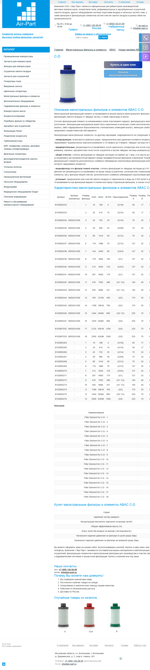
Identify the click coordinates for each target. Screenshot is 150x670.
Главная (62, 2)
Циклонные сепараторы (15, 91)
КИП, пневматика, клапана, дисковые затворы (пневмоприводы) (22, 147)
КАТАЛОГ (9, 49)
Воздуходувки (10, 187)
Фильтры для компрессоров (17, 66)
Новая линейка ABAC (130, 50)
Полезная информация (15, 197)
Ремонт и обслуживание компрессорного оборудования (19, 203)
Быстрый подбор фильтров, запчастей (22, 37)
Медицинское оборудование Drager (21, 192)
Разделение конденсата (15, 136)
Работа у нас (140, 645)
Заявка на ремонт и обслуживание (93, 34)
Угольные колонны (13, 167)
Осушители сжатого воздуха (17, 71)
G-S (91, 631)
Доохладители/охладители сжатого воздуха (21, 160)
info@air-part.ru (69, 572)
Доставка (93, 2)
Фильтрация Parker (13, 131)
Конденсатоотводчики (14, 116)
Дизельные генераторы (15, 154)
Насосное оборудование (16, 182)
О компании (124, 2)
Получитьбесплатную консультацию (123, 73)
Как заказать (77, 2)
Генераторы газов (12, 81)
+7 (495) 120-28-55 (68, 570)
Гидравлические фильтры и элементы (22, 106)
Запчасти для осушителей (16, 76)
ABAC (112, 50)
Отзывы (140, 2)
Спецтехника (10, 172)
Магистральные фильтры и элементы (22, 96)
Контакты (108, 2)
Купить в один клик (123, 64)
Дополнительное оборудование (19, 101)
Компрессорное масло (15, 111)
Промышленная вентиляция (17, 177)
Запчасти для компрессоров (17, 61)
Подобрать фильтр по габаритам (19, 121)
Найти (104, 37)
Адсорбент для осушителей (17, 126)
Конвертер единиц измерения (17, 34)
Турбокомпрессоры (13, 141)
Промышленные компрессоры (18, 56)
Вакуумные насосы (13, 86)
